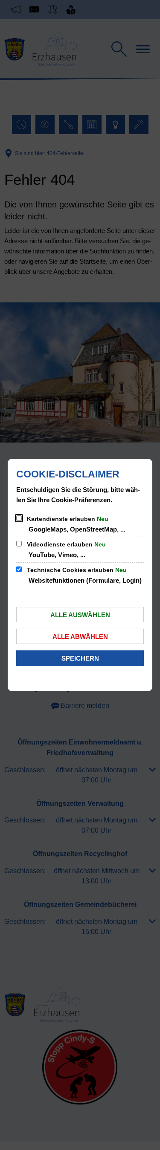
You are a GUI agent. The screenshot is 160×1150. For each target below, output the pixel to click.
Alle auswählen (80, 614)
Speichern (80, 658)
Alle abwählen (80, 636)
